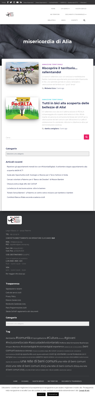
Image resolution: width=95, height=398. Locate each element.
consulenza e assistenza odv (65, 351)
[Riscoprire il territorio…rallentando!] (22, 73)
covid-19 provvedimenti (40, 354)
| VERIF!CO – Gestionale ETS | (69, 2)
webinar (69, 370)
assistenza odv (68, 347)
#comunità (23, 337)
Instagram (14, 2)
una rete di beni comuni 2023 (29, 365)
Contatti (74, 20)
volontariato (62, 370)
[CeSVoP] (10, 14)
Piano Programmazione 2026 (16, 308)
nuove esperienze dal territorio (26, 357)
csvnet (70, 354)
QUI (53, 238)
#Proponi (9, 347)
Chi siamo (64, 8)
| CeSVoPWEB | (53, 2)
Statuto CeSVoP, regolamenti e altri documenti (22, 311)
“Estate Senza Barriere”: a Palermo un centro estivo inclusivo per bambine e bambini (40, 193)
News (63, 20)
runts (56, 357)
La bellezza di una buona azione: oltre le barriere (26, 188)
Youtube (17, 2)
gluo (11, 357)
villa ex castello (54, 370)
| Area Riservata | (28, 2)
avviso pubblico (77, 347)
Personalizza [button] (53, 394)
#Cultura (52, 337)
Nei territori (55, 14)
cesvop (28, 350)
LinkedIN (21, 2)
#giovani (69, 337)
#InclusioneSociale (17, 342)
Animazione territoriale (52, 64)
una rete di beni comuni (38, 361)
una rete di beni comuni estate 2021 (36, 370)
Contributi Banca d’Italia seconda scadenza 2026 (26, 197)
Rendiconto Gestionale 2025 (15, 304)
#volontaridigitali (28, 346)
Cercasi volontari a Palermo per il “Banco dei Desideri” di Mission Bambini (35, 179)
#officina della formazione (69, 343)
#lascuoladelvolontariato (44, 342)
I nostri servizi (80, 8)
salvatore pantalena (64, 357)
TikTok (4, 2)
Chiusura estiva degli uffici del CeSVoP (22, 184)
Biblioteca (51, 20)
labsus (15, 357)
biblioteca (19, 351)
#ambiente (10, 338)
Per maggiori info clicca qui (15, 274)
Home (53, 8)
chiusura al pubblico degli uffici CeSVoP (44, 351)
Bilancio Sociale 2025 (13, 300)
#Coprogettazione (38, 338)
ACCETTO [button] (41, 394)
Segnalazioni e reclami (14, 289)
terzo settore (74, 357)
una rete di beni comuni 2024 (62, 366)
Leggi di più (84, 390)
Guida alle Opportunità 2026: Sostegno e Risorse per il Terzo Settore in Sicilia (37, 175)
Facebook (7, 2)
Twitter (11, 2)
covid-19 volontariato (57, 354)
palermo (39, 357)
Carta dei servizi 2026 (13, 293)
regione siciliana (48, 357)
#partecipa (83, 343)
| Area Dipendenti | (41, 2)
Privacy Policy (11, 296)
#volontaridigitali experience (50, 346)
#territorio (17, 347)
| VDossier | (83, 2)
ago (60, 88)
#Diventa (61, 338)
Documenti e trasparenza (75, 14)
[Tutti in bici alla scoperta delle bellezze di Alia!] (22, 108)
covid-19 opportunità (23, 354)
